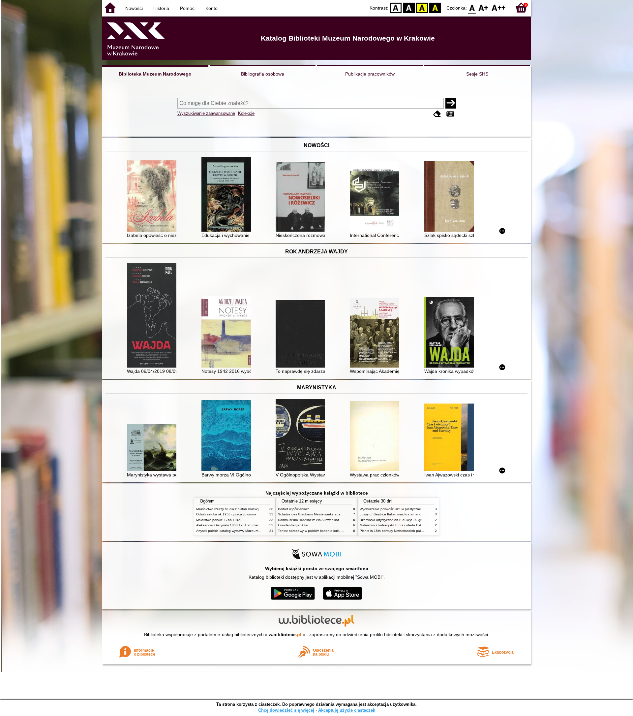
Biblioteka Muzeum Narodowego (155, 74)
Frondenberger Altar (293, 525)
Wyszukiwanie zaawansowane (206, 113)
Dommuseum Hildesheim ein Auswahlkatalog (312, 520)
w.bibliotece (285, 634)
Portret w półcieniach (294, 509)
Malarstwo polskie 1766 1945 (218, 520)
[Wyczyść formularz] (437, 114)
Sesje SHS (477, 74)
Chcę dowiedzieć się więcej (286, 710)
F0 (472, 7)
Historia (161, 8)
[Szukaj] (450, 103)
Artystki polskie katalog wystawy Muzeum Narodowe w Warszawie (245, 531)
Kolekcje (246, 113)
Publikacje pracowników (370, 74)
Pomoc (187, 8)
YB (422, 7)
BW (409, 7)
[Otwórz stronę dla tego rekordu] (153, 196)
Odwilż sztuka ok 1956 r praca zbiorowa (226, 514)
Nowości (134, 8)
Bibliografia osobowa (262, 74)
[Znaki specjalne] (450, 114)
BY (435, 7)
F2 (499, 7)
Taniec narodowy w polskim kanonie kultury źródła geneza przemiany (330, 531)
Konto (211, 8)
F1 (483, 7)
